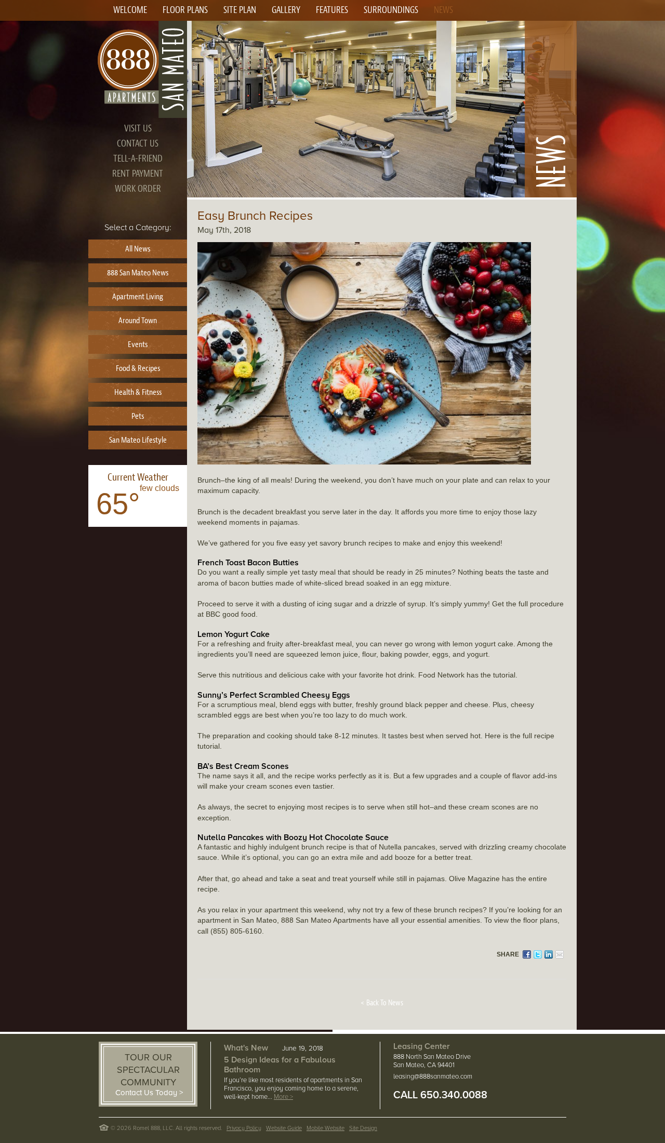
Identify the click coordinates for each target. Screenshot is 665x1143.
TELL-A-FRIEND (138, 159)
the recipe (298, 776)
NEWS (443, 10)
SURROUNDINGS (391, 10)
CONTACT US (137, 144)
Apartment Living (137, 296)
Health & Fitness (138, 392)
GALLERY (286, 10)
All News (137, 249)
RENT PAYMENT (137, 174)
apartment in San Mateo (237, 920)
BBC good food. (232, 614)
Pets (137, 416)
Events (138, 344)
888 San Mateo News (137, 273)
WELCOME (130, 10)
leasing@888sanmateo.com (432, 1076)
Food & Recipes (138, 368)
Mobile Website (325, 1128)
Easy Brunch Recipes (255, 215)
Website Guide (284, 1128)
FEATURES (332, 10)
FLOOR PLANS (185, 10)
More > (283, 1097)
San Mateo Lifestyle (138, 440)
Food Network (441, 675)
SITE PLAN (239, 10)
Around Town (137, 320)
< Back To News (382, 1003)
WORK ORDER (138, 189)
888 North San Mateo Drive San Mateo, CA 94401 (432, 1061)
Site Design (363, 1128)
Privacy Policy (244, 1128)
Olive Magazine (474, 878)
